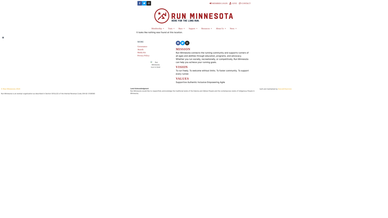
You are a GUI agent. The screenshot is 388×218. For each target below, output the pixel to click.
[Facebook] (178, 43)
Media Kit (141, 52)
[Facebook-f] (139, 3)
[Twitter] (144, 3)
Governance (142, 46)
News (232, 28)
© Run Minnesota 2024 (10, 89)
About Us (220, 28)
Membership (156, 28)
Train (170, 28)
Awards (140, 49)
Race (181, 28)
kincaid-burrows (285, 89)
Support (192, 28)
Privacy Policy (143, 55)
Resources (205, 28)
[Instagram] (149, 3)
